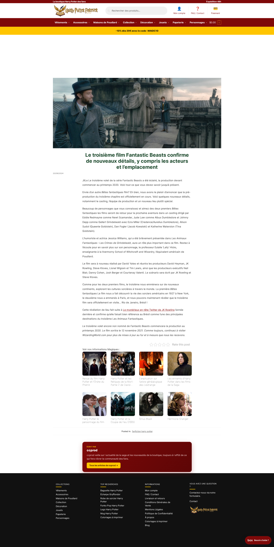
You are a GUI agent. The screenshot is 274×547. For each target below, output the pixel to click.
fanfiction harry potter (142, 431)
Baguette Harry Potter (111, 490)
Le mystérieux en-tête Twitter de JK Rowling (148, 309)
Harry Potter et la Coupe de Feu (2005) (123, 420)
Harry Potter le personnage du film (93, 420)
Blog (147, 525)
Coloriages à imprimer (111, 517)
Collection (61, 502)
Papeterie (61, 514)
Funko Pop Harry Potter (112, 505)
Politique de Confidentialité (159, 513)
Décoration (61, 506)
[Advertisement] (137, 56)
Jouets (59, 510)
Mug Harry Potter (109, 513)
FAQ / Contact (197, 13)
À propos (149, 517)
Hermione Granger (178, 418)
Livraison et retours (155, 498)
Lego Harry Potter (109, 509)
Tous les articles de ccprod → (103, 465)
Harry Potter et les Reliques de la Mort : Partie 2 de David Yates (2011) (122, 381)
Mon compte (179, 13)
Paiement (215, 13)
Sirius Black (145, 418)
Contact (193, 501)
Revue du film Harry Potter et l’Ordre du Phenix (93, 381)
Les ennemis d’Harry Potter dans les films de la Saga (179, 381)
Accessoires (62, 494)
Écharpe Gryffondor (110, 494)
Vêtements (61, 490)
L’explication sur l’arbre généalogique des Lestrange (150, 381)
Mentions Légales (154, 509)
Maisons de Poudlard (66, 498)
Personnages (62, 518)
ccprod (92, 450)
